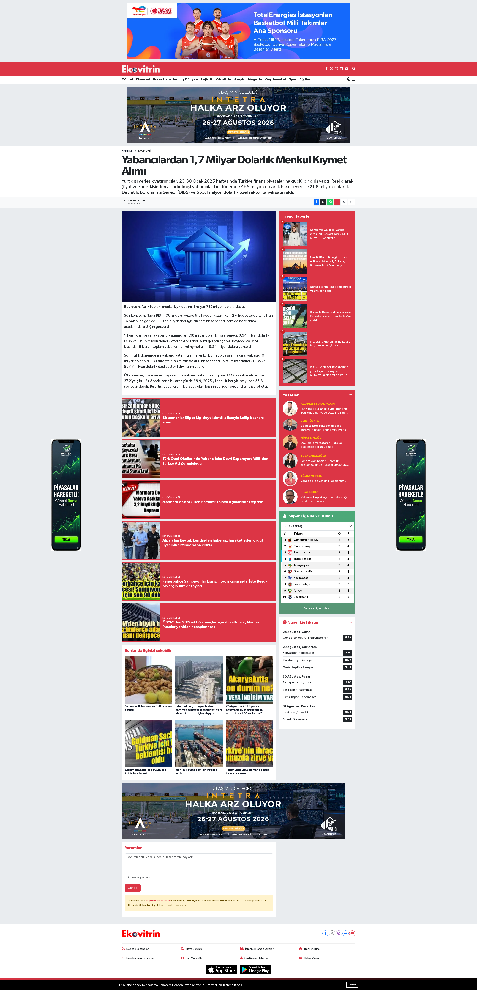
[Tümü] (350, 395)
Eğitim (305, 79)
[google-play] (255, 969)
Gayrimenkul (275, 79)
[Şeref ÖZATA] (290, 424)
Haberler (127, 151)
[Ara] (353, 69)
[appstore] (222, 969)
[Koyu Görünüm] (348, 79)
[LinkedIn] (345, 933)
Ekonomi (143, 79)
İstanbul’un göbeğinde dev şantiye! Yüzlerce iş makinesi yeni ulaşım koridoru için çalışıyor (198, 710)
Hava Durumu (194, 948)
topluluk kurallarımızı (158, 900)
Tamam (352, 985)
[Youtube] (352, 933)
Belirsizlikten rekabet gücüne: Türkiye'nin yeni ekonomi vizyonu (323, 427)
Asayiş (239, 79)
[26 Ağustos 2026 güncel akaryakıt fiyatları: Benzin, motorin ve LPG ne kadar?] (249, 679)
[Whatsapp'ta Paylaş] (330, 202)
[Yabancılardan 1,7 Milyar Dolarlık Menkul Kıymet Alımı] (199, 256)
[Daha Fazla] (337, 202)
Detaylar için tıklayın (317, 608)
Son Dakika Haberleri (256, 958)
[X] (332, 933)
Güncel (127, 79)
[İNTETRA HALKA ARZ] (238, 114)
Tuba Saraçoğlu (313, 456)
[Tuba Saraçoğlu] (290, 460)
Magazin (255, 79)
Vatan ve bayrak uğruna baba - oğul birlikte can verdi (325, 499)
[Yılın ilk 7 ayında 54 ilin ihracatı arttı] (199, 743)
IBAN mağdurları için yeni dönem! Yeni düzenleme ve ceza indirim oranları (324, 411)
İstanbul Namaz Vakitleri (259, 948)
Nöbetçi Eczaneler (137, 948)
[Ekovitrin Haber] (141, 69)
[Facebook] (325, 933)
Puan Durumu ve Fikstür (140, 958)
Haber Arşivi (311, 958)
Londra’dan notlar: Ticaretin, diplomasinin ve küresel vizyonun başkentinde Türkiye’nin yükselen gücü (323, 463)
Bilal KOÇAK (309, 492)
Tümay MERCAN (311, 476)
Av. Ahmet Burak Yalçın (318, 403)
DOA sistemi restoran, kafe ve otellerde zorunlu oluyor (321, 444)
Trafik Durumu (312, 948)
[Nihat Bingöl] (290, 442)
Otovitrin (223, 79)
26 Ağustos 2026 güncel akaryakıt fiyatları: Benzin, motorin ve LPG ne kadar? (244, 710)
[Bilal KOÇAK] (290, 496)
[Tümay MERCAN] (290, 478)
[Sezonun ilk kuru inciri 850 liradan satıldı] (148, 679)
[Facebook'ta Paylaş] (316, 202)
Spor (292, 79)
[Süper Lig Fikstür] (350, 622)
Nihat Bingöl (311, 438)
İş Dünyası (190, 79)
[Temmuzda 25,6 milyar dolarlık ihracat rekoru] (249, 743)
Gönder (132, 887)
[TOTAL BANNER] (238, 31)
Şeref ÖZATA (310, 421)
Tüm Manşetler (194, 958)
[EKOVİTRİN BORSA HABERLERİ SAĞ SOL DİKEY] (66, 495)
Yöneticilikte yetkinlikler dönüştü (323, 481)
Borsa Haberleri (166, 79)
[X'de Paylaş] (323, 202)
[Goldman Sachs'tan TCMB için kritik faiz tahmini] (148, 743)
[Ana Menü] (353, 80)
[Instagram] (339, 933)
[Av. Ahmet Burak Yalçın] (290, 408)
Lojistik (207, 79)
